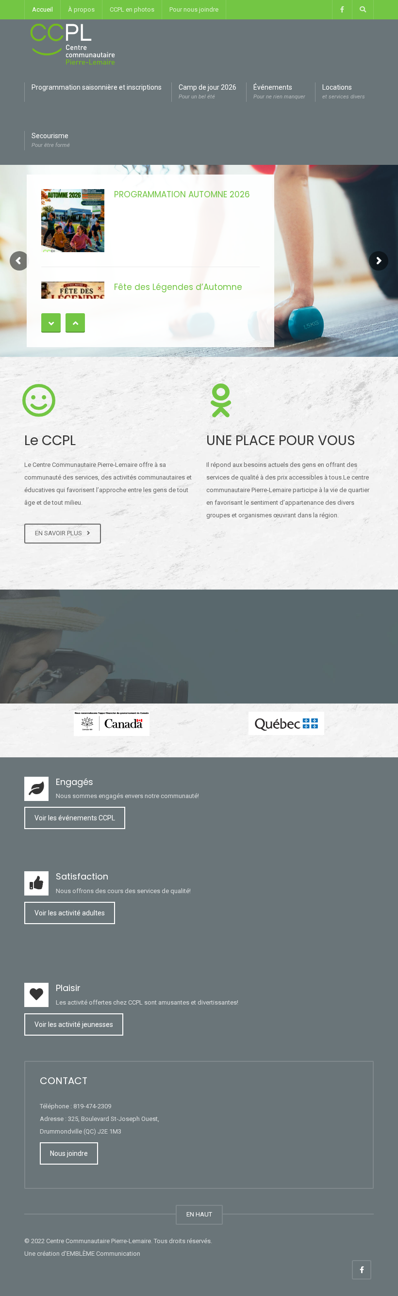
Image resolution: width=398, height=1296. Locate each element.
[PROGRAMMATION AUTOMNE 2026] (72, 220)
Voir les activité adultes (69, 913)
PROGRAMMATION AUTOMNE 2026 (182, 194)
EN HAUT (199, 1214)
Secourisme (51, 140)
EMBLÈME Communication (103, 1253)
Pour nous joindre (193, 9)
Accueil (42, 9)
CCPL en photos (132, 9)
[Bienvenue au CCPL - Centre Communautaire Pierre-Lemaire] (72, 43)
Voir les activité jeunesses (73, 1024)
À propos (81, 9)
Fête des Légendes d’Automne (178, 287)
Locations (343, 91)
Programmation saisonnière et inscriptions (97, 87)
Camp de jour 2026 (207, 91)
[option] (111, 723)
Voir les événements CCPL (74, 818)
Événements (279, 91)
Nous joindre (69, 1153)
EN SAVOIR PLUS (60, 533)
